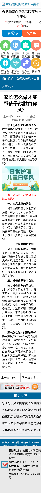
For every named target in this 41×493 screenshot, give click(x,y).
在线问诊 (13, 33)
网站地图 (16, 444)
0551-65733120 (33, 34)
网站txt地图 (35, 444)
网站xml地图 (25, 444)
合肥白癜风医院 (18, 159)
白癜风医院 (23, 78)
